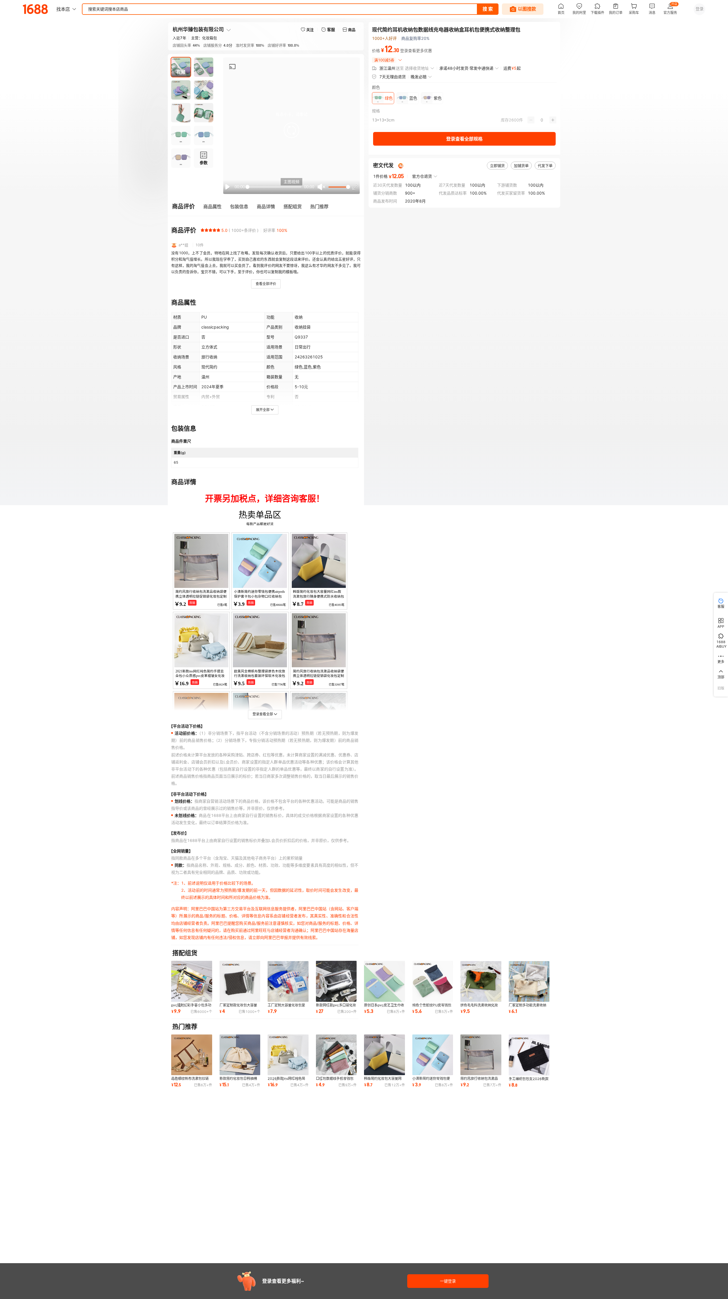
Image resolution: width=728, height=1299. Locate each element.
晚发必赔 (419, 76)
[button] (291, 130)
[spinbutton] (542, 120)
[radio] (202, 230)
